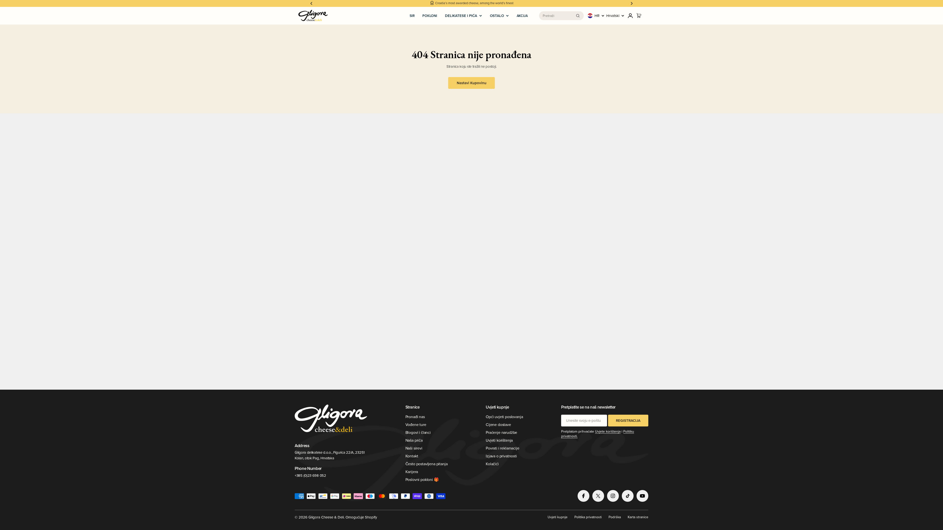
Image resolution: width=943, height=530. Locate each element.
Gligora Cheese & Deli (326, 517)
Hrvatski (612, 15)
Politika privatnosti (588, 517)
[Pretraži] (578, 16)
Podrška (615, 517)
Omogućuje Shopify (361, 517)
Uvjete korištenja (608, 431)
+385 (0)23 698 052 (310, 475)
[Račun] (630, 15)
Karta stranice (638, 517)
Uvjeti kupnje (558, 517)
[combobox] (561, 15)
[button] (311, 3)
